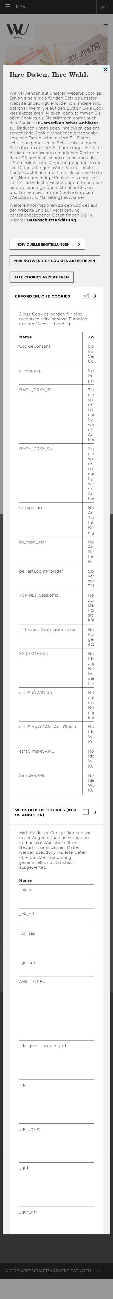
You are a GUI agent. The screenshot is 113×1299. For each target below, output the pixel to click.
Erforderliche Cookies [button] (42, 296)
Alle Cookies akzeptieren (41, 277)
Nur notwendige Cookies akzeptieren (54, 261)
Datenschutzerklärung (51, 220)
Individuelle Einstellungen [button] (42, 244)
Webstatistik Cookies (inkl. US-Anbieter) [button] (47, 812)
